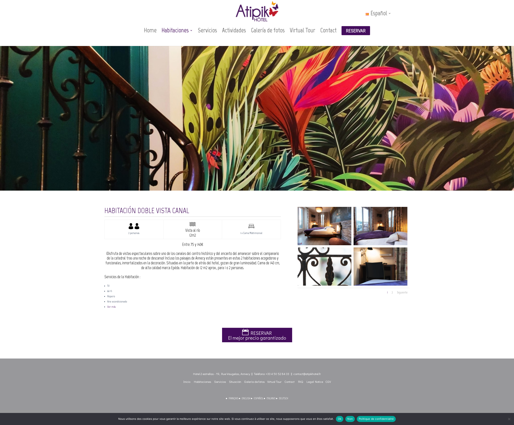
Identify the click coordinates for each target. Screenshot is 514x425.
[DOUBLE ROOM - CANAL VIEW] (324, 244)
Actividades (234, 30)
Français (233, 398)
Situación (235, 382)
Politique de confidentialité (376, 418)
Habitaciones (175, 30)
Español (258, 398)
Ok (340, 418)
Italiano (271, 398)
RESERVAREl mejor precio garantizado (257, 335)
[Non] (509, 419)
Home (150, 30)
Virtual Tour (302, 30)
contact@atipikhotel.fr (307, 374)
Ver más (111, 307)
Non (350, 418)
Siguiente (402, 292)
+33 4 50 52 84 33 (277, 374)
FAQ (300, 382)
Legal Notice (315, 382)
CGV (328, 382)
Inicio (186, 382)
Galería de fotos (268, 30)
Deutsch (283, 398)
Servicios (207, 30)
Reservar (356, 31)
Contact (328, 30)
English (246, 398)
